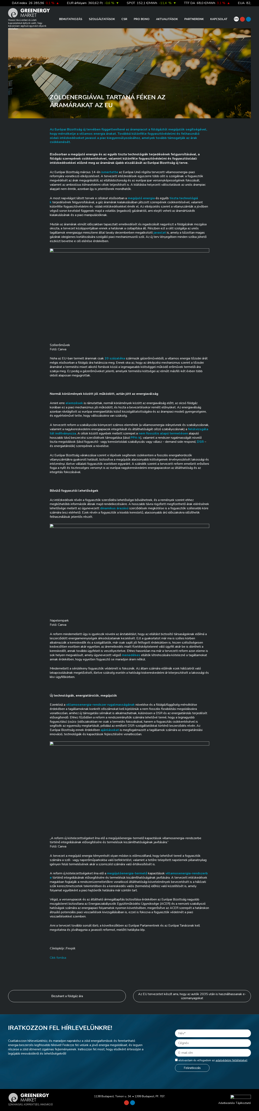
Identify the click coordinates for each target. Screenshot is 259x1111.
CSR (124, 19)
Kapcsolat (218, 19)
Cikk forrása (58, 957)
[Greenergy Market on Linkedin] (248, 19)
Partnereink (194, 19)
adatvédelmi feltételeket (231, 1060)
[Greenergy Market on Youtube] (242, 19)
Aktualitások (167, 19)
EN (236, 19)
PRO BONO (142, 19)
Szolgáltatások (102, 19)
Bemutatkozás (70, 19)
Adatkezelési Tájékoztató (234, 1103)
